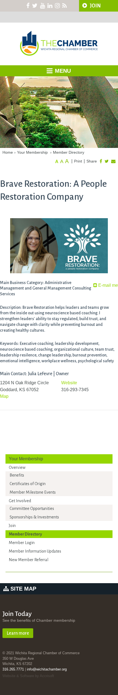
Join (12, 525)
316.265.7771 (13, 669)
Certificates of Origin (28, 484)
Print (78, 161)
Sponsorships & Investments (34, 517)
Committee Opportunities (32, 508)
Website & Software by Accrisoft (28, 676)
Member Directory (68, 152)
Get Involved (20, 501)
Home (7, 152)
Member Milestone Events (33, 492)
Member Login (22, 542)
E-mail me (107, 285)
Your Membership (32, 152)
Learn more (18, 633)
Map (4, 396)
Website (69, 382)
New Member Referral (28, 560)
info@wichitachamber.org (47, 669)
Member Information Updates (35, 551)
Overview (17, 467)
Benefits (17, 475)
